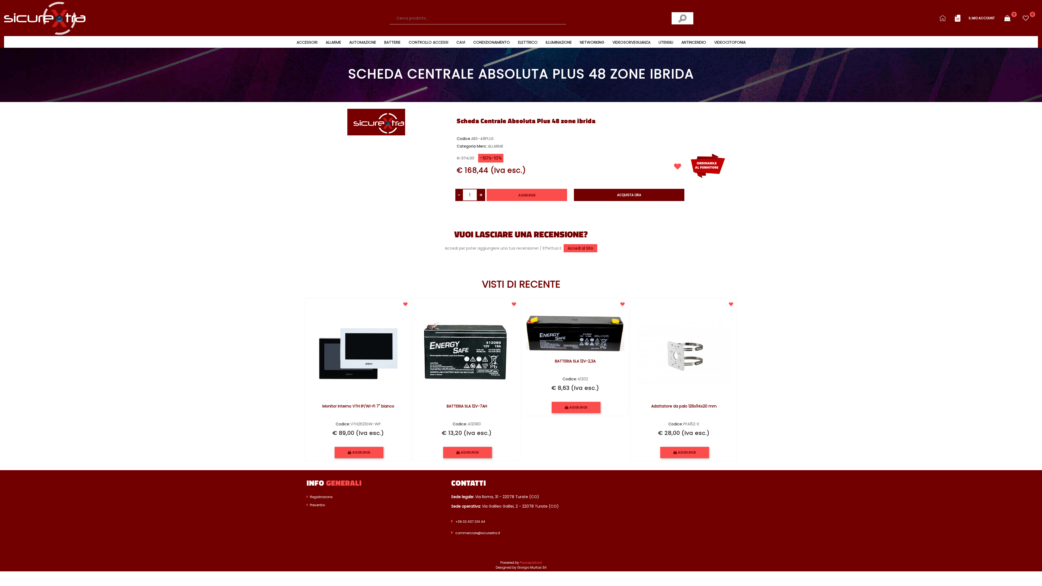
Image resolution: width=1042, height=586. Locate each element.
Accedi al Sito (580, 248)
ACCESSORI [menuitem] (307, 42)
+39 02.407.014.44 (470, 521)
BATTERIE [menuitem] (392, 42)
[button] (682, 18)
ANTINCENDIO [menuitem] (693, 42)
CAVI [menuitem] (460, 42)
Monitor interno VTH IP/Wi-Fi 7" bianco (358, 406)
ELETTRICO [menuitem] (528, 42)
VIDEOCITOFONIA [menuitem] (730, 42)
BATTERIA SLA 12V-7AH (467, 406)
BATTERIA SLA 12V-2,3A (575, 361)
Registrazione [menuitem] (320, 497)
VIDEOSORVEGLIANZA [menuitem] (631, 42)
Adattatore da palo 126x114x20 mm (684, 406)
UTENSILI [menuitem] (666, 42)
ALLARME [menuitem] (333, 42)
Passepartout (531, 562)
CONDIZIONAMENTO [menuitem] (491, 42)
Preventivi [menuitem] (317, 505)
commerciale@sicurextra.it (477, 533)
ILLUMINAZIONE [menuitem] (559, 42)
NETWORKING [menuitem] (592, 42)
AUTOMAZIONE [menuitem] (362, 42)
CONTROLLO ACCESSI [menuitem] (428, 42)
